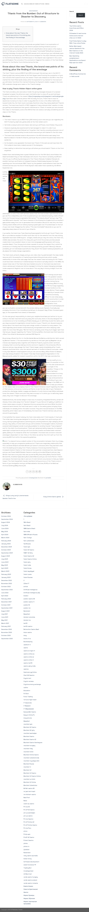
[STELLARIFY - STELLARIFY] (10, 4)
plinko (26, 843)
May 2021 (4, 620)
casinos (26, 669)
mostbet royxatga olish (31, 761)
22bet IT (26, 583)
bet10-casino (28, 626)
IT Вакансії (27, 706)
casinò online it (29, 660)
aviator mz (27, 608)
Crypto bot (27, 678)
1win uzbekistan (29, 541)
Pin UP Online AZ (29, 822)
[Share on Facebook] (27, 471)
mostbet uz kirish (29, 779)
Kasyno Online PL (29, 715)
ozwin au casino (29, 804)
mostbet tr (27, 767)
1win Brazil (27, 525)
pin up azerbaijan (29, 813)
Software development (31, 862)
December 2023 (6, 547)
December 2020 (6, 629)
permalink (48, 478)
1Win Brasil (27, 522)
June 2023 (4, 562)
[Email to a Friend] (33, 471)
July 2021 (4, 614)
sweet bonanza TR (30, 865)
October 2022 (6, 586)
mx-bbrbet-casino (30, 794)
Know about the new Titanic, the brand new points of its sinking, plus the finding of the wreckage (18, 35)
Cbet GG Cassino (29, 675)
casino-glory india (29, 666)
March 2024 (5, 538)
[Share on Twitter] (30, 471)
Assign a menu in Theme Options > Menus (36, 4)
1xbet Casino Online (30, 559)
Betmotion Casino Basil (31, 629)
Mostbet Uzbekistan (30, 785)
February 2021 (6, 626)
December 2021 (6, 602)
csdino (26, 687)
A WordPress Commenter (77, 74)
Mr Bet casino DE (29, 788)
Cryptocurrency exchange (32, 684)
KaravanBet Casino (30, 712)
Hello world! (75, 76)
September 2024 (7, 519)
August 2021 (5, 611)
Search (71, 11)
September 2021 (6, 608)
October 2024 (6, 516)
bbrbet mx (27, 620)
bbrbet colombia (29, 617)
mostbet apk (28, 724)
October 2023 (6, 550)
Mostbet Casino (29, 736)
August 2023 (5, 556)
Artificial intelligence (30, 590)
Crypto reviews (29, 681)
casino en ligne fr (29, 651)
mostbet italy (28, 748)
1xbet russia (27, 574)
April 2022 (4, 596)
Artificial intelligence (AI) (32, 593)
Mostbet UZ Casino (30, 773)
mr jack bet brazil (29, 791)
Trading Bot (27, 868)
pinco (25, 831)
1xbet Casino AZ (29, 556)
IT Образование (29, 709)
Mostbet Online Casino (31, 755)
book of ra (27, 638)
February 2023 (6, 574)
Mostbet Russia (29, 764)
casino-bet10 (28, 663)
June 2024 (4, 528)
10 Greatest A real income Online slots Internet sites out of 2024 (77, 36)
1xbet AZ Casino (29, 550)
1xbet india (27, 565)
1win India (27, 531)
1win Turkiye (28, 538)
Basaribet (27, 614)
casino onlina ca (29, 654)
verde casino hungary (31, 877)
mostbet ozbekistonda (31, 758)
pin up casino (28, 816)
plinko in (26, 846)
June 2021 (4, 617)
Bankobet (27, 611)
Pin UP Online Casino (30, 825)
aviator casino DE (29, 599)
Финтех (26, 892)
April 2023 (4, 568)
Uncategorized (33, 10)
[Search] (22, 4)
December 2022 (6, 580)
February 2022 (6, 599)
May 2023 (4, 565)
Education (27, 690)
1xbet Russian (28, 577)
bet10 (25, 623)
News (25, 801)
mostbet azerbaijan (30, 733)
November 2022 (6, 583)
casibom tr (27, 645)
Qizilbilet (26, 849)
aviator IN (27, 605)
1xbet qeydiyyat (29, 571)
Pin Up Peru (27, 828)
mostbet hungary (29, 745)
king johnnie (28, 718)
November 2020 (6, 632)
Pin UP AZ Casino (29, 810)
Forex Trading (28, 697)
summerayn (43, 21)
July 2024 (4, 525)
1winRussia (27, 544)
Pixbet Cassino (28, 840)
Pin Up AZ (27, 807)
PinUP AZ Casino (29, 837)
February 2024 (6, 541)
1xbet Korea (27, 568)
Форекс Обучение (29, 898)
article (26, 586)
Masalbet (27, 721)
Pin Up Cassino (28, 819)
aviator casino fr (29, 602)
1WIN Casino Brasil (29, 528)
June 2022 (4, 593)
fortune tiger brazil (30, 700)
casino (26, 648)
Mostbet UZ (27, 770)
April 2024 (4, 534)
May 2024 (4, 531)
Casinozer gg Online (30, 672)
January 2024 (6, 544)
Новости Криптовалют (31, 889)
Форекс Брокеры (29, 895)
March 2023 (5, 571)
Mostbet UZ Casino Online (32, 776)
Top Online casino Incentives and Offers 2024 (76, 28)
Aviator (26, 596)
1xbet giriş (27, 562)
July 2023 (4, 559)
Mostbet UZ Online (30, 782)
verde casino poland (30, 880)
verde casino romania (31, 883)
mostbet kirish (28, 752)
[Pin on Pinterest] (36, 471)
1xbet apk (27, 547)
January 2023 (6, 577)
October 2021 (5, 605)
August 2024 (5, 522)
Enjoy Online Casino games (52, 497)
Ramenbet (27, 853)
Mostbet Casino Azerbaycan (33, 742)
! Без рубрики (28, 516)
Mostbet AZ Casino (30, 727)
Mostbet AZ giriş (29, 730)
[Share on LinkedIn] (39, 471)
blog (25, 635)
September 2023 (7, 553)
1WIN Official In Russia (30, 534)
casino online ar (29, 657)
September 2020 (7, 638)
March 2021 (5, 623)
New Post (27, 797)
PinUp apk (27, 834)
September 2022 (7, 590)
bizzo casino (28, 632)
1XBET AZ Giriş (28, 553)
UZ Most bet (28, 874)
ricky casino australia (31, 856)
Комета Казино (28, 886)
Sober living (27, 859)
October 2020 (6, 635)
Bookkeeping (28, 642)
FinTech (26, 693)
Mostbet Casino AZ (30, 739)
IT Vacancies (28, 703)
